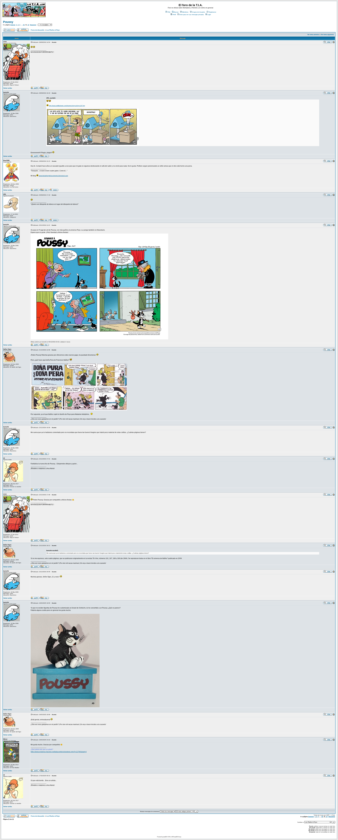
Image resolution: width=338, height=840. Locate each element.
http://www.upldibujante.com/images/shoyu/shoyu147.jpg (67, 105)
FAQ (168, 12)
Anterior (12, 25)
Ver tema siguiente (327, 34)
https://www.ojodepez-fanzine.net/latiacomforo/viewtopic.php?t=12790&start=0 (59, 752)
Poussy (8, 22)
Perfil (174, 14)
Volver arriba (7, 88)
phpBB (165, 836)
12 (28, 25)
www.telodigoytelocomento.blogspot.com (53, 176)
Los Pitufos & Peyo (53, 30)
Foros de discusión (37, 30)
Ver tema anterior (313, 34)
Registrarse (212, 12)
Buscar (176, 12)
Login (209, 14)
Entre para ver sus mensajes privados (191, 14)
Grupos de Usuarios (198, 12)
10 (24, 25)
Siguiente (33, 25)
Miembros (185, 12)
